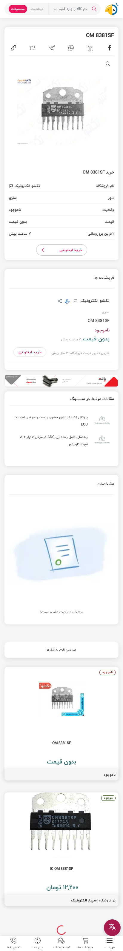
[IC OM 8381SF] (61, 849)
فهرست (109, 947)
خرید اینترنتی (70, 250)
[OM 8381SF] (61, 724)
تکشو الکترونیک (94, 300)
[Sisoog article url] (61, 422)
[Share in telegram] (51, 47)
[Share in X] (32, 47)
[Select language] (112, 927)
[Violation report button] (12, 186)
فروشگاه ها (85, 947)
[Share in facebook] (109, 47)
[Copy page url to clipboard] (13, 47)
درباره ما (38, 947)
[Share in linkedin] (90, 47)
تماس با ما (13, 947)
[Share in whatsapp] (71, 47)
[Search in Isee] (94, 8)
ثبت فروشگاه (61, 947)
